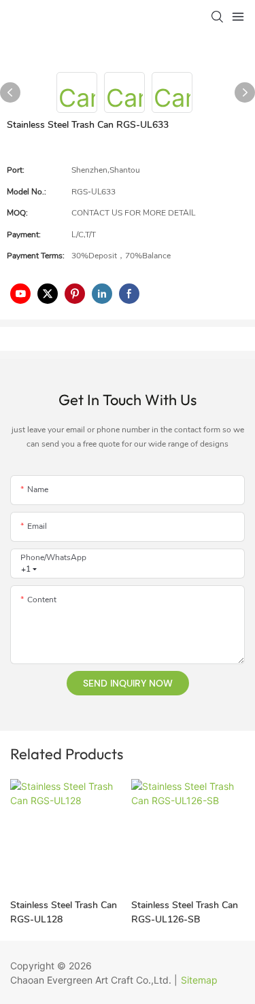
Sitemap (199, 980)
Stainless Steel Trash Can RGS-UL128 (63, 912)
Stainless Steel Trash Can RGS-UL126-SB (184, 912)
